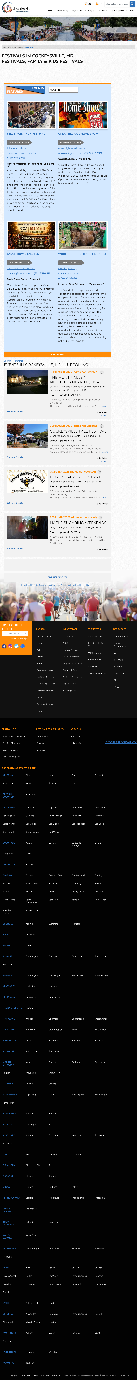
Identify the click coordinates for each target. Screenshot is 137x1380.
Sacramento (9, 823)
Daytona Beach (56, 875)
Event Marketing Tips (96, 644)
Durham (76, 1062)
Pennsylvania (11, 1197)
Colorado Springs (76, 844)
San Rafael (8, 832)
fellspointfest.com (17, 148)
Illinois (7, 956)
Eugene (29, 1187)
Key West (53, 883)
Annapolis (30, 1018)
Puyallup (76, 1332)
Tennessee (9, 1248)
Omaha (52, 1083)
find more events (57, 577)
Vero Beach (100, 899)
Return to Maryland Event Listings (77, 585)
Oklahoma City (33, 1165)
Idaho (6, 945)
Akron (29, 1154)
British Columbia (8, 795)
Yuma (74, 783)
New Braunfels (56, 1284)
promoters (77, 11)
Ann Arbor (31, 1029)
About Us (76, 729)
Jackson (30, 1362)
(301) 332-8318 (42, 273)
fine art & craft (70, 670)
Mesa (51, 775)
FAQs (116, 687)
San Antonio (100, 1284)
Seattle (98, 1332)
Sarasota (53, 899)
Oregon (7, 1187)
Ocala (52, 891)
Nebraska (9, 1083)
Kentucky (9, 986)
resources (89, 11)
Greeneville (54, 1248)
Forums (40, 743)
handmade (68, 636)
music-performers (71, 656)
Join (116, 653)
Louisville (53, 986)
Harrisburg (54, 1197)
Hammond (31, 997)
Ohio (6, 1154)
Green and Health (45, 670)
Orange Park (78, 891)
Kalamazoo (100, 1029)
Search (40, 711)
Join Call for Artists (97, 673)
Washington (10, 1332)
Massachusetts (11, 1008)
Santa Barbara (33, 832)
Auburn (29, 1332)
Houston (99, 1275)
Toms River (8, 1102)
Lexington (30, 986)
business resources (72, 677)
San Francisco (78, 823)
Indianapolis (78, 975)
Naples (29, 891)
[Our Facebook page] (4, 646)
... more (104, 406)
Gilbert (29, 775)
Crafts (40, 656)
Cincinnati (53, 1154)
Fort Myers (100, 875)
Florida (7, 875)
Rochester (100, 1135)
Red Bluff (76, 815)
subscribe (17, 638)
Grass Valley (78, 807)
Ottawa (29, 1176)
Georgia (8, 923)
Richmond (8, 1322)
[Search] (132, 4)
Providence (31, 1208)
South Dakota (7, 1236)
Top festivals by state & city (19, 768)
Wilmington (54, 1072)
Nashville (7, 1256)
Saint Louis (54, 1051)
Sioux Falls (31, 1235)
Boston (29, 1008)
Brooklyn (53, 1135)
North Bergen (101, 1094)
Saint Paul (76, 1040)
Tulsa (51, 1165)
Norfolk (98, 1314)
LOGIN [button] (90, 4)
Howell (75, 1029)
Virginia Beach (33, 1322)
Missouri (8, 1051)
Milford (29, 864)
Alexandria (31, 1314)
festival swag (69, 683)
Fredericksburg (79, 1275)
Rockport (76, 1284)
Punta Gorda (9, 899)
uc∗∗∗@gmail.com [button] (70, 153)
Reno (51, 1124)
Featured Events (45, 704)
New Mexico (10, 1113)
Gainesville (8, 883)
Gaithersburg (78, 1018)
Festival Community (118, 11)
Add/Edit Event (95, 636)
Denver (98, 842)
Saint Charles (101, 956)
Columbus (77, 1154)
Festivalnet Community (50, 729)
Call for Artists (44, 636)
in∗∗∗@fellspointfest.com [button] (22, 153)
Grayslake (77, 956)
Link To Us (119, 673)
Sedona (29, 783)
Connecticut (11, 864)
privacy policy (109, 1375)
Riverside (99, 815)
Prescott (99, 775)
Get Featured (94, 659)
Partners (118, 666)
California (9, 807)
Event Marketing (11, 750)
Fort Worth (54, 1275)
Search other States (13, 360)
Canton (75, 1267)
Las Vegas (31, 1124)
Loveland (30, 853)
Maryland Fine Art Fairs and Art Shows (40, 585)
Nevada (7, 1124)
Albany (29, 1135)
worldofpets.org (67, 268)
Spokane (7, 1341)
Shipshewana (101, 975)
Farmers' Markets (45, 690)
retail (65, 643)
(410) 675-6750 (16, 158)
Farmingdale (78, 1094)
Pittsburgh (100, 1197)
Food (39, 663)
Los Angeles (9, 815)
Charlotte (53, 1062)
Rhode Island (7, 1210)
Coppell (98, 1267)
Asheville (30, 1062)
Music (39, 643)
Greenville (53, 1222)
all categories (69, 690)
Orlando (99, 891)
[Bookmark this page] (22, 646)
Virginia (8, 1314)
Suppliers (118, 659)
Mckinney (30, 1284)
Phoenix (75, 775)
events (51, 11)
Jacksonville (32, 883)
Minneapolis (54, 1040)
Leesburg (76, 883)
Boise (28, 945)
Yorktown (53, 1322)
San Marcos (8, 1292)
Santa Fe (53, 1113)
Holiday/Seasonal (45, 677)
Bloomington (32, 956)
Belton (52, 1267)
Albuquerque (32, 1113)
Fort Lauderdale (80, 875)
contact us (124, 1375)
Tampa (75, 899)
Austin (29, 1267)
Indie (39, 697)
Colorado (9, 842)
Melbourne (100, 883)
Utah (6, 1303)
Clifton (52, 1094)
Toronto (52, 1176)
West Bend (54, 1352)
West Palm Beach (8, 911)
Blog (132, 11)
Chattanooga (32, 1248)
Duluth (29, 1040)
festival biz (102, 11)
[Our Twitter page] (16, 646)
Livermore (100, 807)
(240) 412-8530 (93, 153)
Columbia (30, 1222)
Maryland (9, 1018)
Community (42, 736)
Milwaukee (31, 1352)
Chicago (53, 956)
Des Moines (31, 934)
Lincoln (29, 1083)
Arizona (8, 775)
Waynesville (31, 1072)
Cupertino (53, 807)
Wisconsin (9, 1352)
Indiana (7, 975)
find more (57, 354)
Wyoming (8, 1362)
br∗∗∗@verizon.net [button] (19, 273)
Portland (53, 1187)
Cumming (53, 923)
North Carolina (8, 1063)
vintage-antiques (71, 650)
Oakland (30, 815)
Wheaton (7, 964)
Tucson (52, 783)
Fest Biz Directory (11, 743)
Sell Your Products (11, 756)
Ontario (8, 1176)
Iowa (6, 934)
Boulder (52, 842)
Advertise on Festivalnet (14, 736)
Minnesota (9, 1040)
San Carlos (31, 823)
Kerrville (7, 1284)
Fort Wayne (54, 975)
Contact (41, 750)
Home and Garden (46, 683)
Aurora (29, 842)
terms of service (70, 1375)
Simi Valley (54, 832)
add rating (103, 415)
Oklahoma (9, 1165)
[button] (101, 372)
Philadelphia (78, 1197)
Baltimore (53, 1018)
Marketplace (63, 11)
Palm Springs (55, 815)
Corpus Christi (9, 1275)
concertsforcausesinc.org (21, 268)
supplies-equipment (72, 663)
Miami (6, 891)
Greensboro (100, 1062)
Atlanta (29, 923)
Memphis (99, 1248)
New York (9, 1135)
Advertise (92, 666)
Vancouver (31, 794)
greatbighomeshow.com (72, 148)
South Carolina (8, 1223)
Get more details (15, 411)
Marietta (76, 923)
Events (40, 629)
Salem (75, 1187)
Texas (6, 1267)
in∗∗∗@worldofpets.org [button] (72, 273)
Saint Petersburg (31, 901)
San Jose (99, 823)
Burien (52, 1332)
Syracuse (7, 1143)
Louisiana (9, 997)
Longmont (8, 853)
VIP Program (94, 653)
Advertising (76, 743)
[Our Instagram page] (10, 646)
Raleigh (6, 1072)
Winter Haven (32, 910)
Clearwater (31, 875)
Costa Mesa (31, 807)
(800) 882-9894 (67, 278)
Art (38, 650)
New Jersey (10, 1094)
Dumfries (53, 1314)
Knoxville (76, 1248)
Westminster (101, 1018)
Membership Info (122, 636)
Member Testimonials (120, 644)
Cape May (31, 1094)
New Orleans (55, 997)
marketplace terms (90, 1375)
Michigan (8, 1029)
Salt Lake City (32, 1303)
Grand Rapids (55, 1029)
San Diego (54, 823)
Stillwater (99, 1040)
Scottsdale (8, 783)
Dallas (29, 1275)
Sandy (52, 1303)
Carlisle (29, 1197)
